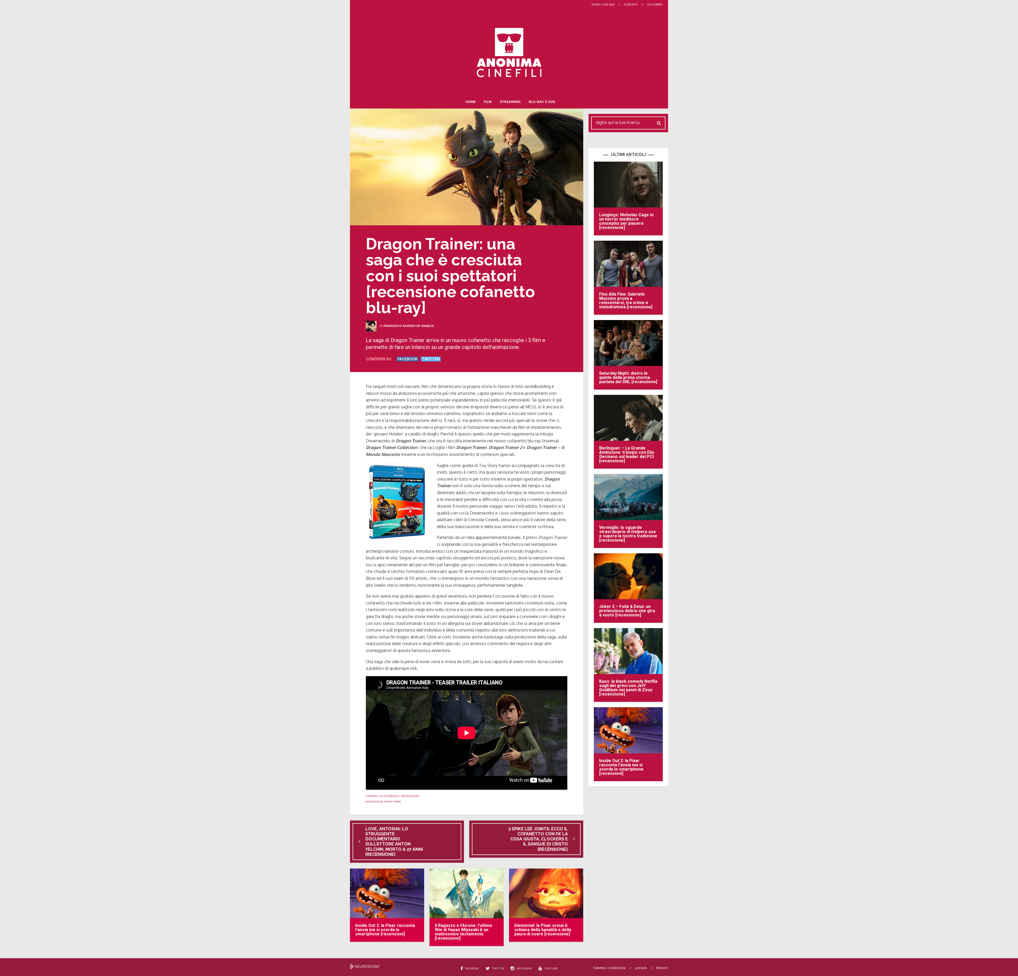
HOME (471, 102)
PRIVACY (662, 968)
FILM (488, 102)
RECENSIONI (410, 796)
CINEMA (372, 796)
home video (392, 801)
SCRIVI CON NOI (603, 4)
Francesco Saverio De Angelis (409, 326)
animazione (374, 801)
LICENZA (641, 968)
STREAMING (510, 102)
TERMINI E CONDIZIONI (609, 968)
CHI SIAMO (655, 4)
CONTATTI (631, 4)
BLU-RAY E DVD (542, 102)
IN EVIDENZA (389, 796)
